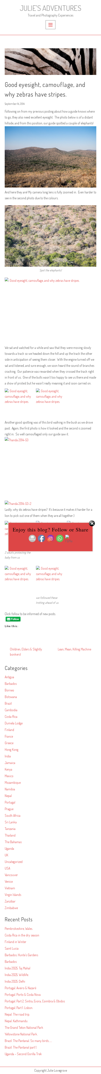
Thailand (10, 835)
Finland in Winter (15, 942)
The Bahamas (13, 842)
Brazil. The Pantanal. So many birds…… (28, 1041)
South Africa (12, 815)
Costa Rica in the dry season (22, 935)
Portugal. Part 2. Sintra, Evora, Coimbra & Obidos (35, 1001)
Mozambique (13, 782)
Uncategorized (14, 862)
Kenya (8, 769)
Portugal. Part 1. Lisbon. (19, 1008)
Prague (9, 809)
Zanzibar (10, 901)
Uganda (9, 848)
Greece (9, 743)
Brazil (8, 703)
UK (6, 855)
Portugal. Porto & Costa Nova (23, 994)
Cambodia (11, 710)
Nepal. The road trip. (17, 1014)
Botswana (11, 697)
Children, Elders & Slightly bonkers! (26, 651)
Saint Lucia (12, 948)
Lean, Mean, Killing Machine (74, 649)
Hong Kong (11, 749)
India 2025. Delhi (15, 981)
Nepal (8, 796)
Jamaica (10, 763)
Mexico (9, 776)
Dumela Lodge (14, 723)
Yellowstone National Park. (21, 1034)
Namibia (10, 789)
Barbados (11, 684)
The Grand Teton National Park (24, 1027)
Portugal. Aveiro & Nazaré (20, 988)
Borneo (9, 690)
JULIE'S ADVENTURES (50, 8)
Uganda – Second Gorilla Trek (23, 1054)
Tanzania (10, 829)
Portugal (10, 802)
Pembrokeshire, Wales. (19, 929)
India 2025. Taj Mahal (17, 968)
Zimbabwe (11, 908)
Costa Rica (11, 717)
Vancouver (11, 875)
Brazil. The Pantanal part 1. (21, 1047)
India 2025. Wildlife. (17, 975)
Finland (9, 730)
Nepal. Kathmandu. (16, 1021)
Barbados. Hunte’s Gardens (21, 955)
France (9, 736)
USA (7, 868)
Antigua (9, 677)
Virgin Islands (13, 895)
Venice (9, 881)
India (8, 756)
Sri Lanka (11, 822)
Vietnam (10, 888)
